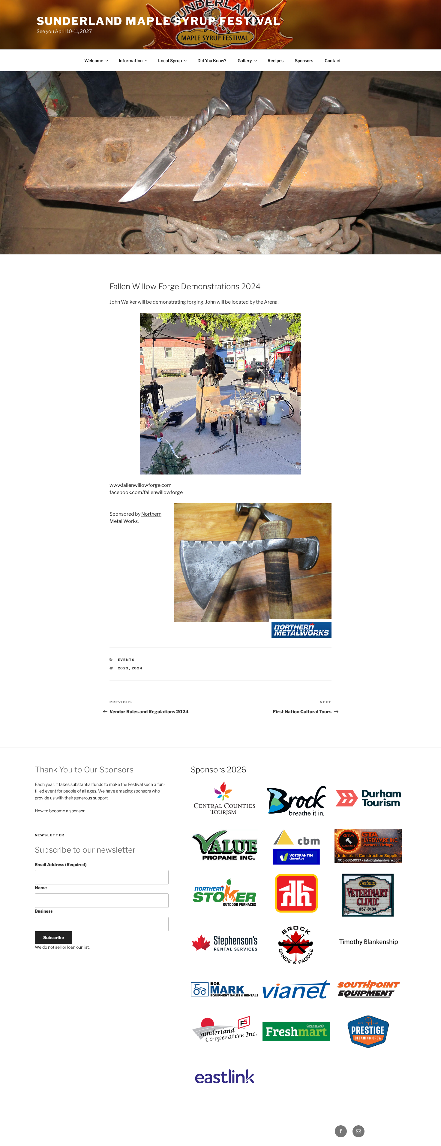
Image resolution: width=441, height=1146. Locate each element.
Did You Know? (211, 60)
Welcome (93, 60)
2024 (137, 668)
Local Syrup (170, 60)
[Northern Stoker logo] (225, 893)
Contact (333, 60)
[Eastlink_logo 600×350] (225, 1076)
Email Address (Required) (61, 864)
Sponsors (304, 60)
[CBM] (296, 847)
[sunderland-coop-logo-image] (225, 1031)
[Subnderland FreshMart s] (296, 1031)
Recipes (276, 60)
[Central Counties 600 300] (225, 798)
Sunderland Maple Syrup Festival (159, 21)
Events (126, 660)
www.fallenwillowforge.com (141, 485)
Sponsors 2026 (218, 769)
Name (41, 887)
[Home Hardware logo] (296, 893)
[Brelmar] (368, 895)
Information (130, 60)
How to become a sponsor (60, 810)
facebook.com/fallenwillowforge (146, 492)
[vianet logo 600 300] (296, 989)
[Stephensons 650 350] (225, 943)
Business (43, 911)
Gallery (245, 60)
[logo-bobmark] (225, 989)
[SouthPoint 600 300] (368, 989)
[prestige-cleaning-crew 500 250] (368, 1031)
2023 (123, 668)
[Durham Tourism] (368, 798)
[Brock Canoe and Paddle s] (296, 944)
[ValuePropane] (225, 845)
